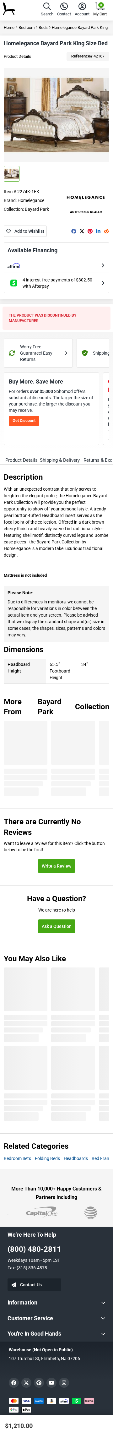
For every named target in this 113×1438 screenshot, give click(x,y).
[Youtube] (51, 1383)
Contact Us (31, 1284)
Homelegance (31, 200)
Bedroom (27, 27)
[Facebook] (74, 231)
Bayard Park (37, 209)
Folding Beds (47, 1158)
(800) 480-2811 (34, 1249)
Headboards (76, 1158)
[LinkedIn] (98, 231)
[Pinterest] (90, 231)
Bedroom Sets (17, 1158)
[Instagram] (64, 1383)
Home (9, 27)
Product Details (17, 56)
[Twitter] (82, 231)
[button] (47, 10)
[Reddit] (106, 231)
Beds (43, 27)
